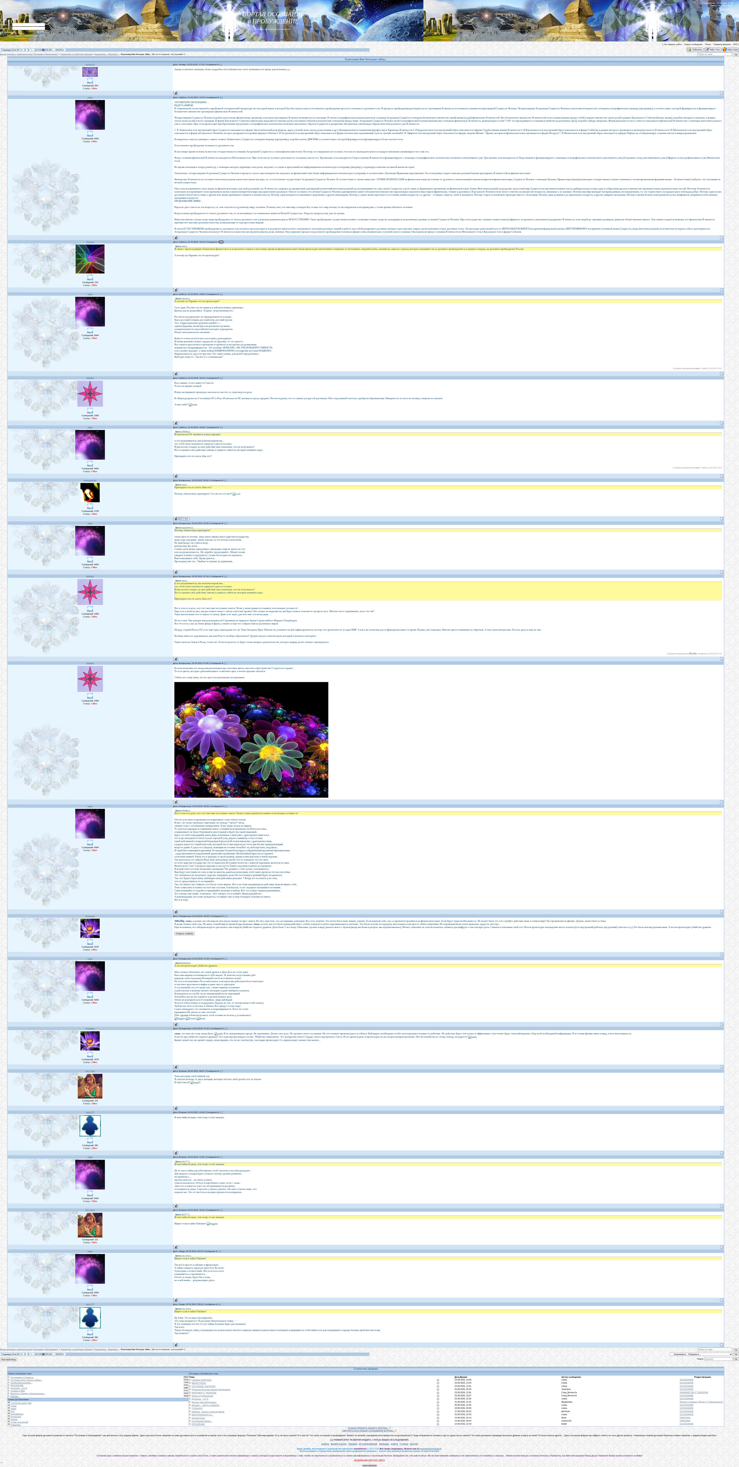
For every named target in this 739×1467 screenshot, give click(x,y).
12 (36, 50)
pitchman (565, 1411)
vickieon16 (566, 1421)
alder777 (90, 1112)
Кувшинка (90, 916)
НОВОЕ (325, 1444)
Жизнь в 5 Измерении (202, 1396)
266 (221, 427)
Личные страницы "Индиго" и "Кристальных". (702, 1402)
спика (564, 1380)
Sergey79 (90, 64)
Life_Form (90, 1071)
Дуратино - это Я (18, 1388)
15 (46, 50)
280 (219, 1304)
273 (225, 959)
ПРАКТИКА (685, 1418)
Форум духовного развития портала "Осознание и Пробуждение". (29, 54)
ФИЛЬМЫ (384, 1444)
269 (225, 576)
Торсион (90, 242)
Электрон (566, 1389)
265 (221, 378)
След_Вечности (569, 1392)
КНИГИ (394, 1444)
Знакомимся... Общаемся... (107, 54)
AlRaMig (90, 378)
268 (225, 523)
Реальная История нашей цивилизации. (211, 1389)
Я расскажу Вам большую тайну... (136, 54)
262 (221, 97)
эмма (90, 97)
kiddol (564, 1424)
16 (50, 50)
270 (225, 663)
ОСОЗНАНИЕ (686, 1380)
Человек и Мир (17, 1391)
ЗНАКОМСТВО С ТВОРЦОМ (694, 1392)
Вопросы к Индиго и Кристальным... (27, 1393)
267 (225, 480)
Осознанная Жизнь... (202, 1421)
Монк (563, 1418)
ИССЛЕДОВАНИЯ (368, 1444)
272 (225, 916)
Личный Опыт (198, 1418)
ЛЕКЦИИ (352, 1444)
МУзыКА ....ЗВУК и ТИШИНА (205, 1405)
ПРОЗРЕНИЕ (16, 1385)
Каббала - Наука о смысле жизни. (208, 1412)
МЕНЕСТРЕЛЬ (199, 1383)
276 (221, 1112)
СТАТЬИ (404, 1444)
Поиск (708, 44)
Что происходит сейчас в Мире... (26, 1380)
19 (57, 50)
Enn (12, 1411)
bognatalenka (90, 480)
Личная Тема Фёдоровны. (204, 1402)
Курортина (15, 1417)
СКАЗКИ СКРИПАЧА (201, 1380)
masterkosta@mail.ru (431, 1449)
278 (221, 1210)
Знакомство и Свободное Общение (77, 54)
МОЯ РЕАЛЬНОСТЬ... (202, 1415)
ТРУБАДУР (197, 1408)
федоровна (566, 1402)
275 (221, 1071)
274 (225, 1028)
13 (39, 50)
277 (221, 1157)
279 (219, 1251)
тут (288, 69)
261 (220, 64)
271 (225, 806)
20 (60, 50)
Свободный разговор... (21, 1383)
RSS (735, 44)
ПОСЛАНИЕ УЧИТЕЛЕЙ (203, 1386)
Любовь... (15, 1396)
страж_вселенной (19, 1422)
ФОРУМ (414, 1444)
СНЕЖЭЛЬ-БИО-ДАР (21, 1403)
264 (221, 294)
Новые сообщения (693, 44)
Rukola (13, 1419)
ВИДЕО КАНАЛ (339, 1444)
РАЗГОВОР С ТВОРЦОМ (204, 1393)
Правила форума (722, 44)
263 (221, 242)
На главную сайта (672, 44)
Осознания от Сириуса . (22, 1377)
